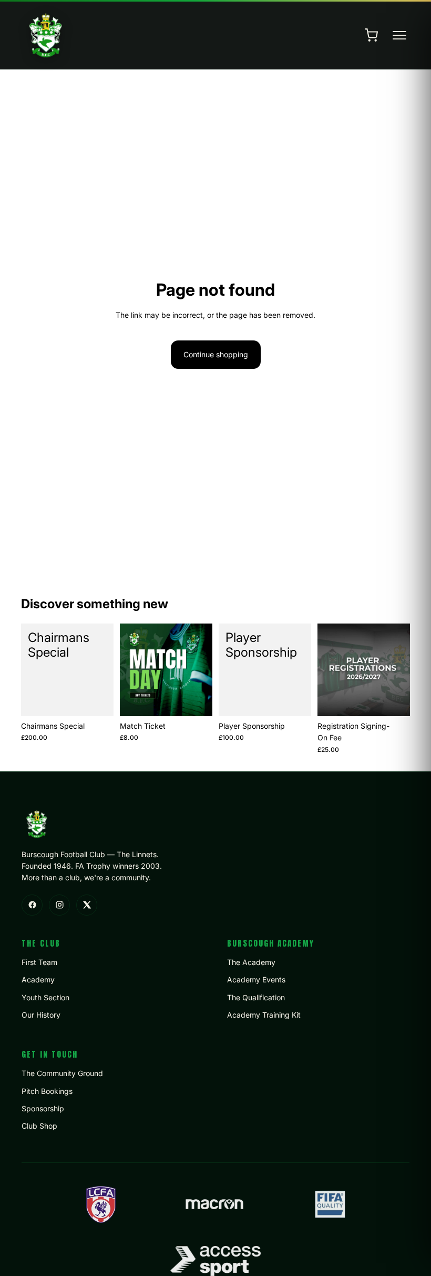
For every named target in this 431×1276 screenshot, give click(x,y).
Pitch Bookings (47, 1091)
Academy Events (256, 979)
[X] (86, 905)
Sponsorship (43, 1108)
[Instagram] (59, 905)
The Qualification (256, 997)
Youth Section (45, 997)
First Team (39, 962)
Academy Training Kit (264, 1014)
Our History (41, 1014)
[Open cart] (371, 35)
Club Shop (39, 1125)
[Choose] (196, 699)
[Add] (97, 699)
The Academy (251, 962)
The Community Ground (62, 1073)
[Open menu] (399, 35)
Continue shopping (215, 354)
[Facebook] (32, 905)
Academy (38, 979)
